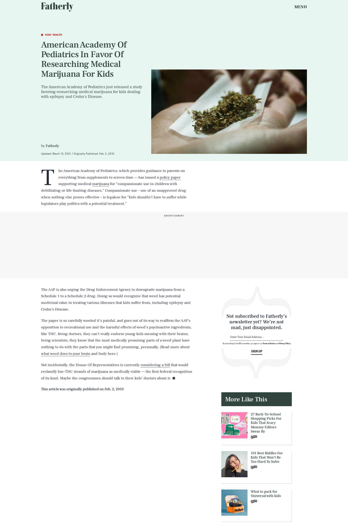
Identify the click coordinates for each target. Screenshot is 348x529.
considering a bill (155, 364)
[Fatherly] (57, 7)
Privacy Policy (285, 343)
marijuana (100, 183)
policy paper (170, 177)
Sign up (256, 351)
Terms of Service (269, 343)
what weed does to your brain (65, 353)
